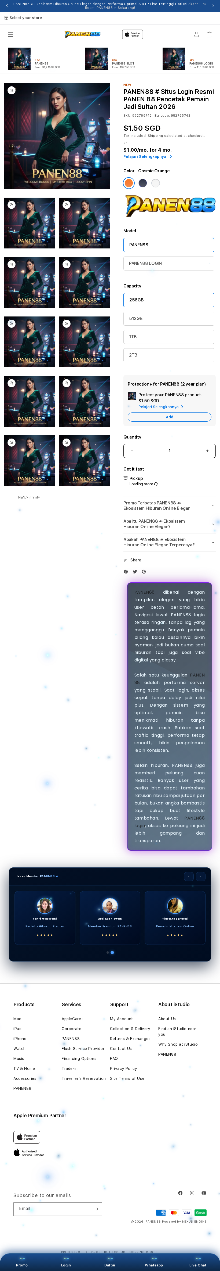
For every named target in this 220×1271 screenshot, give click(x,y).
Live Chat (197, 1265)
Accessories (24, 1078)
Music (18, 1058)
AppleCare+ (73, 1019)
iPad (17, 1029)
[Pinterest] (145, 573)
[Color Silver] (155, 183)
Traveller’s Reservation (84, 1078)
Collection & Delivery (130, 1029)
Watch (19, 1048)
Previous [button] (7, 6)
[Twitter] (136, 573)
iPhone (20, 1039)
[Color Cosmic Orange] (128, 183)
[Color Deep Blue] (142, 183)
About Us (167, 1019)
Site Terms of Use (127, 1078)
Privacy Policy (123, 1068)
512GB (135, 318)
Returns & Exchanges (130, 1039)
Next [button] (213, 6)
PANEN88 (138, 244)
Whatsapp (154, 1265)
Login (66, 1265)
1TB (133, 336)
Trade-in (70, 1068)
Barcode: (162, 116)
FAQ (114, 1058)
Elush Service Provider (83, 1048)
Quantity (132, 437)
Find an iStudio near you (177, 1032)
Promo (22, 1265)
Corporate (71, 1029)
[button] (10, 34)
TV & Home (24, 1068)
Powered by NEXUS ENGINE (184, 1221)
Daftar (110, 1265)
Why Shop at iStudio (178, 1044)
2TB (133, 355)
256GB (136, 299)
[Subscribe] (96, 1209)
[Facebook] (127, 573)
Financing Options (79, 1058)
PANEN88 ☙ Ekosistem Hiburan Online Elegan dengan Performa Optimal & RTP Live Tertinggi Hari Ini (110, 6)
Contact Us (121, 1048)
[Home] (82, 34)
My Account (121, 1019)
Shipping (155, 136)
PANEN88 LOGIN (145, 263)
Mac (17, 1019)
